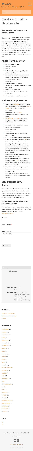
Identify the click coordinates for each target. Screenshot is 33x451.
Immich (20, 112)
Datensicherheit (6, 343)
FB (2, 422)
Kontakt (4, 318)
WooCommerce (6, 403)
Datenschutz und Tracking (9, 316)
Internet (4, 356)
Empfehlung (5, 345)
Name (4, 218)
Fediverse (4, 348)
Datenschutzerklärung (8, 213)
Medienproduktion (7, 367)
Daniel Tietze (7, 433)
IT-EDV (3, 359)
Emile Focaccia (16, 436)
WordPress (5, 406)
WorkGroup (5, 408)
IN (2, 425)
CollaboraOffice (16, 118)
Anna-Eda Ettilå (25, 433)
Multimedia (5, 370)
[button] (30, 3)
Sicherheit (4, 392)
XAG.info (6, 3)
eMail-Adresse (7, 225)
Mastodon (4, 365)
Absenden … (6, 245)
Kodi (26, 139)
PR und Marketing (6, 384)
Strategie (4, 398)
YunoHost (4, 411)
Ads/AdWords (5, 329)
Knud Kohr (16, 433)
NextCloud (16, 104)
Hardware (4, 354)
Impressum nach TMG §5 (8, 313)
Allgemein (4, 332)
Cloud (3, 337)
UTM (16, 160)
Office (3, 376)
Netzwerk (4, 373)
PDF (3, 381)
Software (4, 395)
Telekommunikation (7, 400)
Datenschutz (5, 340)
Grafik (3, 351)
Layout (3, 362)
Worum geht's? (6, 231)
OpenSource (5, 378)
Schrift (3, 389)
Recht (3, 387)
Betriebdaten (5, 335)
